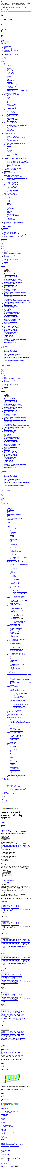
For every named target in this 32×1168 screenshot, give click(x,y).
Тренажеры (4, 1134)
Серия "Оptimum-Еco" (12, 114)
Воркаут (3, 1128)
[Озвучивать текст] (2, 35)
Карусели (9, 98)
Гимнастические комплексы (11, 172)
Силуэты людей (11, 214)
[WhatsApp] (12, 808)
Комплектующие (11, 108)
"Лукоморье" (10, 73)
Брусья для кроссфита (12, 182)
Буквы (8, 200)
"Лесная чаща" (11, 72)
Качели (9, 96)
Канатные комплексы (9, 179)
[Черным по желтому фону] (1, 26)
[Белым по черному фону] (1, 22)
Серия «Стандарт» (12, 123)
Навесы (3, 1133)
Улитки (9, 221)
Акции (2, 240)
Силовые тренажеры (12, 136)
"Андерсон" (10, 66)
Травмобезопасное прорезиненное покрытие (16, 158)
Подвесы (9, 101)
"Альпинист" (10, 65)
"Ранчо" (9, 79)
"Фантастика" (10, 80)
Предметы (9, 211)
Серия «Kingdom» (11, 187)
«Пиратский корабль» (12, 84)
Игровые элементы (12, 104)
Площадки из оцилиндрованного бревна (17, 125)
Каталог (3, 61)
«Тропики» (10, 87)
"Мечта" (9, 76)
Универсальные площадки (14, 116)
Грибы (8, 201)
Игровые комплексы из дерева (15, 166)
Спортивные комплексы (10, 194)
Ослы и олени (10, 208)
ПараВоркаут (10, 130)
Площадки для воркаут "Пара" (15, 176)
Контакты (4, 239)
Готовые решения (6, 226)
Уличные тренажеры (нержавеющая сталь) (18, 134)
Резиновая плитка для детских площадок (18, 162)
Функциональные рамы (13, 183)
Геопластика (7, 171)
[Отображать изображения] (1, 30)
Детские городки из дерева (14, 165)
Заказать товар (4, 837)
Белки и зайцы (11, 198)
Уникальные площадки (10, 93)
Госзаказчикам (7, 53)
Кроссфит (6, 180)
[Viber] (10, 808)
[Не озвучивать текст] (1, 37)
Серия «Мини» (11, 129)
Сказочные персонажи (13, 215)
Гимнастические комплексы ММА (16, 132)
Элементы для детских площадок (13, 94)
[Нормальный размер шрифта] (2, 16)
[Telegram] (17, 808)
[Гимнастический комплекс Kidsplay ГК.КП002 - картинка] (15, 844)
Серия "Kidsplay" (11, 111)
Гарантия (6, 882)
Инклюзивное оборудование (11, 175)
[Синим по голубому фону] (1, 24)
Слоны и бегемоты (12, 217)
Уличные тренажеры (9, 133)
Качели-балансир (11, 107)
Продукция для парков (10, 193)
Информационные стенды (14, 148)
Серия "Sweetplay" (12, 112)
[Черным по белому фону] (1, 21)
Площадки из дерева (9, 164)
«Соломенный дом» (12, 86)
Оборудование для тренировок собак (13, 222)
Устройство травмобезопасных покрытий (15, 235)
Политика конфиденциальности (12, 49)
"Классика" (10, 71)
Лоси (8, 203)
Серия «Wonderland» (12, 190)
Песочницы (10, 103)
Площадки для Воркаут (10, 122)
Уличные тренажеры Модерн (14, 141)
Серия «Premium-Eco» (12, 186)
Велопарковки (10, 150)
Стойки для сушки (12, 154)
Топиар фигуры (8, 196)
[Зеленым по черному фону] (1, 27)
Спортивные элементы (13, 119)
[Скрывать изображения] (1, 32)
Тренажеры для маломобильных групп (17, 178)
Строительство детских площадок (13, 236)
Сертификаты (7, 46)
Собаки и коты (11, 219)
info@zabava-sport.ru (9, 801)
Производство (7, 51)
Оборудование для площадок (8, 1132)
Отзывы (6, 57)
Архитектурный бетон (10, 169)
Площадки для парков (12, 89)
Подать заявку (4, 41)
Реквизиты (6, 55)
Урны (8, 147)
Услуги (3, 229)
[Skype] (15, 808)
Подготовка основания (10, 232)
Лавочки (9, 146)
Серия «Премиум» (12, 126)
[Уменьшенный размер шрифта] (1, 14)
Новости (6, 47)
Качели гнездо (10, 105)
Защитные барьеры (12, 153)
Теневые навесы (8, 157)
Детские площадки (9, 64)
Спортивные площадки (10, 115)
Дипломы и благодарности (11, 50)
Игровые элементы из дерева (14, 168)
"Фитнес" (9, 82)
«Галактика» (10, 83)
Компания (3, 43)
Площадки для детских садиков (12, 109)
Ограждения (10, 151)
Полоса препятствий (9, 223)
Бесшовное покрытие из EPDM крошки (17, 161)
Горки (8, 97)
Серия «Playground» (12, 189)
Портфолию (4, 228)
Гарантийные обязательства (11, 54)
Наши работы (4, 1151)
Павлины (9, 210)
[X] (8, 808)
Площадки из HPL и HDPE (11, 185)
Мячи (8, 207)
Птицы (9, 212)
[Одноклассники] (4, 808)
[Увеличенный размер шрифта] (2, 18)
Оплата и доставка (6, 242)
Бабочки (9, 197)
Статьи (5, 58)
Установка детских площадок (11, 233)
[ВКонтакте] (1, 808)
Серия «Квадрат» (11, 128)
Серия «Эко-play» (11, 191)
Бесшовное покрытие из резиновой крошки (18, 160)
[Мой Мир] (6, 808)
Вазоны (9, 155)
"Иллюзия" (10, 69)
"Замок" (9, 68)
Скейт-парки (10, 118)
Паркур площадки (11, 121)
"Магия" (9, 75)
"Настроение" (10, 77)
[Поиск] (2, 244)
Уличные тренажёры (12, 140)
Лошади (9, 204)
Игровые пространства (10, 173)
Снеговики (10, 218)
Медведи (9, 205)
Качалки (9, 100)
